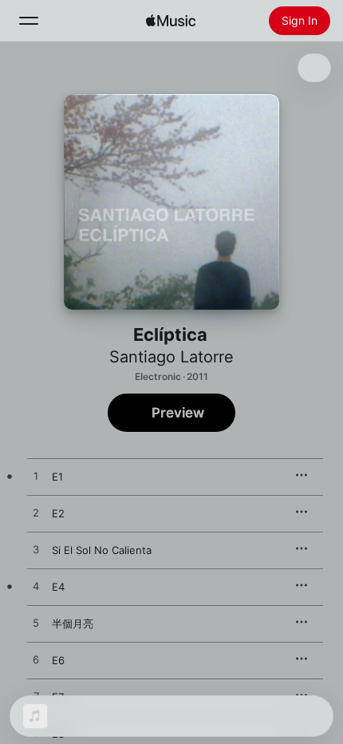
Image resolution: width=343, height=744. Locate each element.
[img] (170, 21)
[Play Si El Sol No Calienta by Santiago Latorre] (36, 550)
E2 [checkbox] (58, 513)
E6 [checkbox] (58, 660)
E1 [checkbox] (57, 476)
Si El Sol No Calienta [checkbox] (102, 550)
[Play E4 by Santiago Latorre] (36, 587)
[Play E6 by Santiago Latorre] (36, 660)
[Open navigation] (28, 20)
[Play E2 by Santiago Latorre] (36, 513)
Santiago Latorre (171, 356)
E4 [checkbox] (58, 586)
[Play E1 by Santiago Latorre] (36, 476)
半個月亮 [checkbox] (72, 623)
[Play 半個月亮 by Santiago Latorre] (36, 623)
